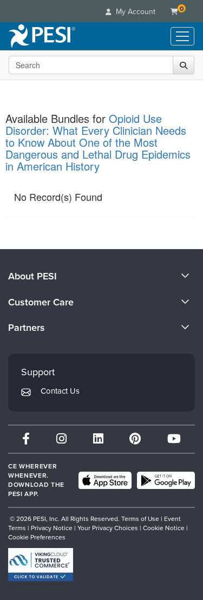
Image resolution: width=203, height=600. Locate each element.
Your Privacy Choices (107, 528)
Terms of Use (140, 519)
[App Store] (105, 480)
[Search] (183, 65)
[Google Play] (166, 480)
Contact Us (60, 391)
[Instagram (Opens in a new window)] (61, 439)
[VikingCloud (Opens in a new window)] (40, 564)
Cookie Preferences (37, 537)
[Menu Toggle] (182, 36)
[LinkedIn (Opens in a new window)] (98, 439)
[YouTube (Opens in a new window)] (174, 439)
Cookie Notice (164, 528)
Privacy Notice (52, 528)
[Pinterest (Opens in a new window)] (135, 439)
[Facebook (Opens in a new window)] (25, 439)
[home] (42, 36)
